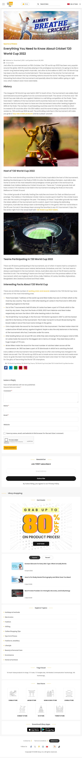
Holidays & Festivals (12, 612)
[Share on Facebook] (6, 367)
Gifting (7, 627)
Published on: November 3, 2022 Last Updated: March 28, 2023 (24, 60)
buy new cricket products (23, 114)
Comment (8, 391)
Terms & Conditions (40, 741)
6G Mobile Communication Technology (59, 673)
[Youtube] (47, 747)
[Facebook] (31, 747)
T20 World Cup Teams (28, 363)
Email (6, 415)
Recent (47, 557)
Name (6, 406)
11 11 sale (32, 673)
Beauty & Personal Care (13, 650)
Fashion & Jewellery (12, 641)
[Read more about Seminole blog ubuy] (10, 4)
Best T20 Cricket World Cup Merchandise (61, 363)
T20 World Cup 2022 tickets (47, 210)
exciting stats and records (38, 291)
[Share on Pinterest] (20, 367)
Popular (34, 557)
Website (7, 425)
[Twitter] (35, 747)
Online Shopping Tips (13, 631)
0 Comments (9, 63)
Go (38, 4)
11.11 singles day (40, 673)
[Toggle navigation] (3, 4)
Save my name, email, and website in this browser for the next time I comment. (35, 433)
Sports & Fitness (10, 44)
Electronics (9, 617)
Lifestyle (8, 646)
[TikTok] (59, 747)
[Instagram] (43, 747)
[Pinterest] (39, 747)
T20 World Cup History (14, 363)
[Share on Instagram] (25, 367)
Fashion (8, 622)
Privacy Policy (53, 484)
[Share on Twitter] (10, 367)
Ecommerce (9, 655)
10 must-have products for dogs (17, 673)
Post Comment (10, 448)
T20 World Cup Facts (41, 363)
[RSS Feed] (54, 746)
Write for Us (54, 741)
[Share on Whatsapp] (15, 367)
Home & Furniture (11, 660)
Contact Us (26, 741)
